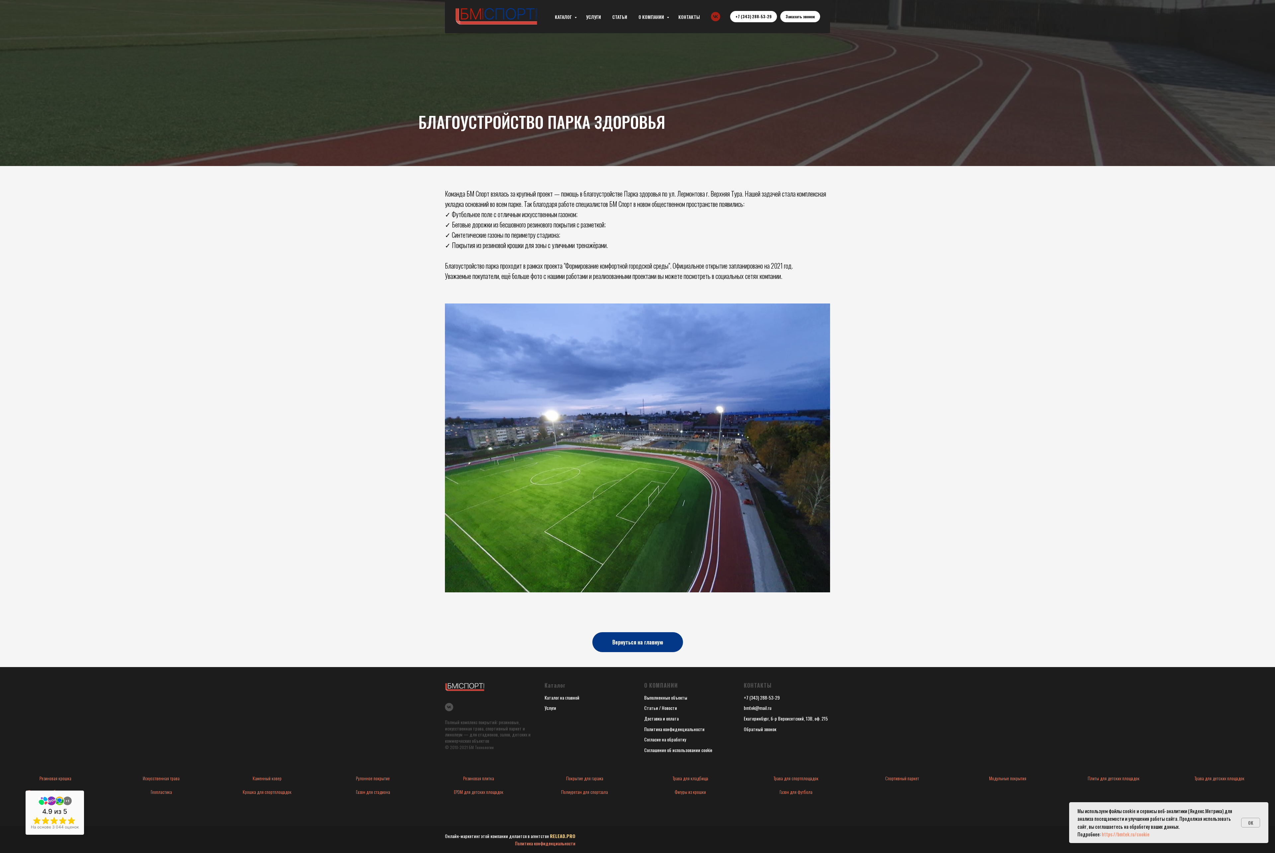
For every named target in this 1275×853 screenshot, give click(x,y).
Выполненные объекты (665, 697)
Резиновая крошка (55, 778)
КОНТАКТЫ (689, 16)
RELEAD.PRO (562, 835)
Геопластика (161, 791)
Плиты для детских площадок (1114, 778)
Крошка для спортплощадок (267, 791)
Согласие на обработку (665, 739)
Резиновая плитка (478, 778)
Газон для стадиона (373, 791)
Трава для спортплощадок (796, 778)
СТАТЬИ (619, 16)
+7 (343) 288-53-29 (762, 697)
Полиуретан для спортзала (584, 791)
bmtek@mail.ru (757, 707)
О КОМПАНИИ (651, 16)
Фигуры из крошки (690, 791)
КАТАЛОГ (564, 16)
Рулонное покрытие (373, 778)
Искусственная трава (161, 778)
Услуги (550, 707)
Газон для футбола (796, 791)
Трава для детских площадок (1219, 778)
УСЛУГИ (593, 16)
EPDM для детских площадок (478, 791)
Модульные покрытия (1007, 778)
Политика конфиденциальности (674, 728)
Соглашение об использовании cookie (678, 749)
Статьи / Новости (660, 707)
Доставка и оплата (661, 718)
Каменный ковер (267, 778)
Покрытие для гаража (584, 778)
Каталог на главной (562, 697)
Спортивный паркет (902, 778)
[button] (800, 16)
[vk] (715, 16)
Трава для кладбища (690, 778)
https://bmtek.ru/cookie (1125, 834)
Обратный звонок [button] (760, 728)
